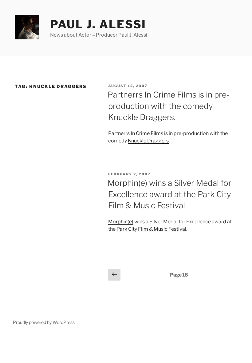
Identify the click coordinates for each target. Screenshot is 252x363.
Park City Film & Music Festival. (151, 229)
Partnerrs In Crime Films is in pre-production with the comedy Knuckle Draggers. (169, 106)
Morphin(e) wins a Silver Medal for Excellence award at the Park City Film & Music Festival (169, 194)
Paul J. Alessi (98, 24)
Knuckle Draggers (148, 141)
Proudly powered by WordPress (44, 322)
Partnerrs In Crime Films (135, 133)
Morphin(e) (120, 222)
